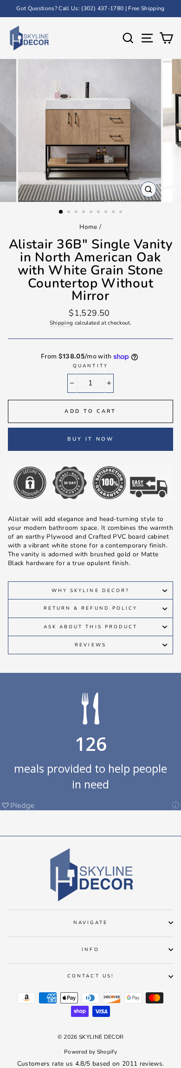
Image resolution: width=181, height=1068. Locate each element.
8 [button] (114, 212)
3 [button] (77, 212)
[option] (90, 9)
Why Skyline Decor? (90, 590)
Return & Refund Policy (90, 608)
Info (90, 949)
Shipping (61, 322)
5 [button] (92, 212)
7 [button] (106, 212)
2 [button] (69, 212)
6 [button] (99, 212)
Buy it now (90, 439)
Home (88, 226)
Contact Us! (90, 976)
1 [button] (61, 212)
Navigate (90, 922)
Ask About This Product (90, 627)
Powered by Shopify (90, 1051)
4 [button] (84, 212)
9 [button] (121, 212)
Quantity (90, 366)
